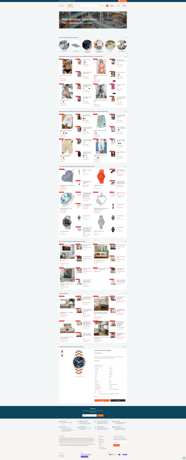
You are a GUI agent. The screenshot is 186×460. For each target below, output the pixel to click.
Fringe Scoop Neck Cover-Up (65, 94)
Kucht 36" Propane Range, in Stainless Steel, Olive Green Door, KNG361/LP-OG (101, 307)
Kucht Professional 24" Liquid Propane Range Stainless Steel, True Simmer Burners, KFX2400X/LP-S (120, 318)
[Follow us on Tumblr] (90, 449)
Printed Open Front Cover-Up (121, 67)
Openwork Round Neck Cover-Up (86, 55)
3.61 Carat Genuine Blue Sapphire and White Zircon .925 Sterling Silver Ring (121, 177)
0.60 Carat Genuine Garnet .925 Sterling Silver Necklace (87, 177)
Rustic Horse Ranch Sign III (121, 239)
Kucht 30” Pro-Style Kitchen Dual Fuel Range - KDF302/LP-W (66, 332)
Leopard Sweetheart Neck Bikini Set (66, 69)
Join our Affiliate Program (103, 443)
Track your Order (101, 441)
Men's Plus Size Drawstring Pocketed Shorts (100, 125)
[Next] (127, 40)
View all (125, 32)
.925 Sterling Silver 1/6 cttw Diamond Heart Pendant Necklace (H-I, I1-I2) (101, 203)
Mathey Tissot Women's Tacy (99, 225)
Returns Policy (101, 435)
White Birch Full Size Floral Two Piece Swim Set (100, 70)
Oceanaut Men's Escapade (102, 345)
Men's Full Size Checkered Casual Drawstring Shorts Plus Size (65, 150)
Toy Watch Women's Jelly (98, 179)
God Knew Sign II (63, 254)
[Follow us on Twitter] (83, 449)
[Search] (107, 6)
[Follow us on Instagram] (85, 449)
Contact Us (100, 438)
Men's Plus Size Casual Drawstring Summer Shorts (66, 125)
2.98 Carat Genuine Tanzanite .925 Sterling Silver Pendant (67, 180)
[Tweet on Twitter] (98, 347)
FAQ (99, 440)
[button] (184, 458)
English (61, 447)
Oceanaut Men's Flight (86, 210)
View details (125, 341)
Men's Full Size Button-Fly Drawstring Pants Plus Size (100, 150)
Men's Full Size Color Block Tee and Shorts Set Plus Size (87, 135)
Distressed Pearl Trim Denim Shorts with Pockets (87, 67)
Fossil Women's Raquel (120, 198)
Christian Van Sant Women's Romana (87, 165)
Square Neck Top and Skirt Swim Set (121, 80)
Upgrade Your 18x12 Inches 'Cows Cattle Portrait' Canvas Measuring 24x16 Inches (87, 276)
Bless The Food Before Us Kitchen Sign (87, 264)
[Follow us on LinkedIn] (88, 449)
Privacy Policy (101, 437)
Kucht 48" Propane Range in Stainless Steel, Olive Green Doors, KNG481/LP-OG (87, 292)
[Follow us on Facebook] (81, 449)
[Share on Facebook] (95, 347)
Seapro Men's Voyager (120, 210)
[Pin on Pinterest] (97, 347)
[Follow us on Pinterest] (87, 449)
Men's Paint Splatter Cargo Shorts (121, 147)
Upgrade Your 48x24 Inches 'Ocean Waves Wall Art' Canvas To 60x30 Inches (101, 263)
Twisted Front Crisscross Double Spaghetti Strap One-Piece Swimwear (87, 80)
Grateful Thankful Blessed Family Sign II (87, 240)
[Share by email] (100, 347)
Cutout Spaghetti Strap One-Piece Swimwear (87, 92)
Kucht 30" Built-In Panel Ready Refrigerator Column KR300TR (121, 304)
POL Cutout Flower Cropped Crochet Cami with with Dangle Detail (121, 92)
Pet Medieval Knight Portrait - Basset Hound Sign (66, 279)
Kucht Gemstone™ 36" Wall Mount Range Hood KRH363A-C (121, 328)
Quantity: (96, 391)
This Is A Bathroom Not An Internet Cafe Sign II (121, 264)
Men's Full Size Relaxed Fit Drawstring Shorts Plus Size (121, 122)
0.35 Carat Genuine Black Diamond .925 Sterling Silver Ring (121, 165)
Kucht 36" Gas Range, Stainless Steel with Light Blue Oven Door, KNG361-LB (87, 329)
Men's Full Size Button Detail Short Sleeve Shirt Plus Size (87, 122)
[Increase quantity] (104, 391)
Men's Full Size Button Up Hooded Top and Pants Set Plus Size (121, 135)
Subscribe (116, 439)
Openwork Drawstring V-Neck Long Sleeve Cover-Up (121, 55)
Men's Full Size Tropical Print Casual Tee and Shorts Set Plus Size (121, 110)
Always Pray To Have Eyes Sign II (121, 252)
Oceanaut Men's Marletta (64, 225)
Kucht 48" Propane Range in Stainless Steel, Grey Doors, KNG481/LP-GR (87, 304)
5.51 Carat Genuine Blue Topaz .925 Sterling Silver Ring (66, 203)
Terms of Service (101, 434)
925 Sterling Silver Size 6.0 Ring (121, 188)
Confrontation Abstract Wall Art (99, 254)
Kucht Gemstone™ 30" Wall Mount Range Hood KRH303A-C (101, 332)
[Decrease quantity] (99, 391)
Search (100, 432)
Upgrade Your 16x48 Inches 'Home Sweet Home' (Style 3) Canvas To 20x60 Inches (121, 275)
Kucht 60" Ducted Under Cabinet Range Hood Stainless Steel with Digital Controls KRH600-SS (87, 318)
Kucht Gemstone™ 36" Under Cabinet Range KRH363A (66, 307)
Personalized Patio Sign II (87, 251)
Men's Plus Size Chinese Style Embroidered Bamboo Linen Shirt (87, 147)
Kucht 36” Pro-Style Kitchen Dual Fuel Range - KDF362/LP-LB (121, 292)
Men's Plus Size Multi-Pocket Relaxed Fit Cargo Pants (87, 110)
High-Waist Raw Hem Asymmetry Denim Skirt (100, 95)
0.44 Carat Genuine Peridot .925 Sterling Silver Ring (87, 199)
